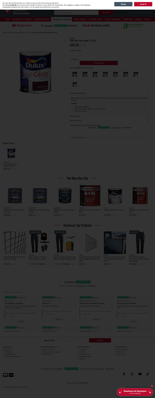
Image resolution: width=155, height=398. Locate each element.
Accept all (143, 4)
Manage (123, 4)
